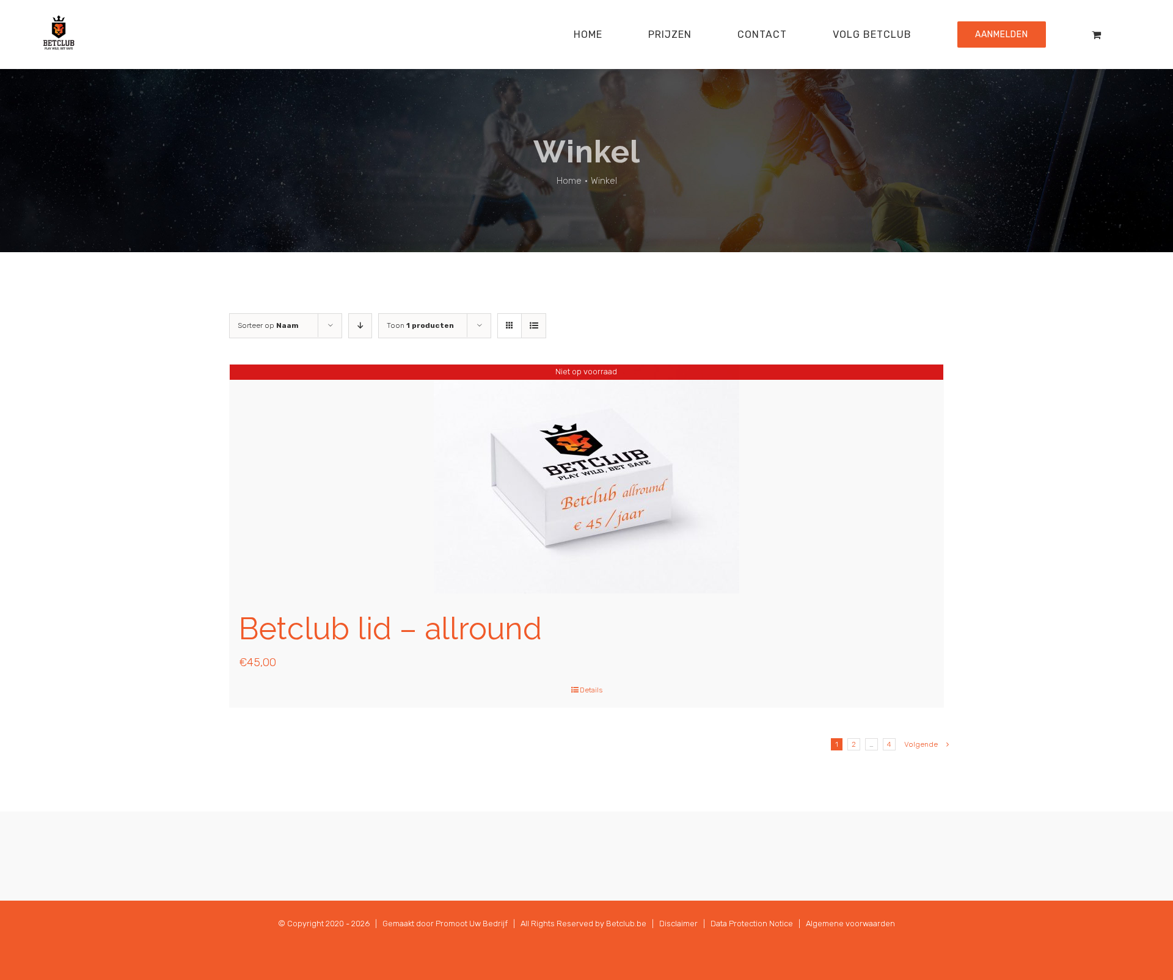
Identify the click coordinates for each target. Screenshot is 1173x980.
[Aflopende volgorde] (360, 325)
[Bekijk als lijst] (534, 326)
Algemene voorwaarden (850, 923)
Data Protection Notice (752, 923)
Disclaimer (678, 923)
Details (591, 690)
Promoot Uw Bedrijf (472, 923)
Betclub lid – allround (390, 629)
